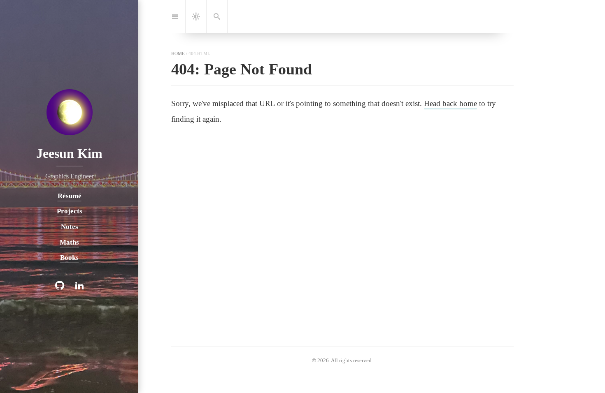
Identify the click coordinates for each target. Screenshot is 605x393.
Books (69, 257)
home (178, 53)
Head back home (450, 103)
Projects (69, 211)
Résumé (69, 195)
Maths (69, 242)
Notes (69, 226)
